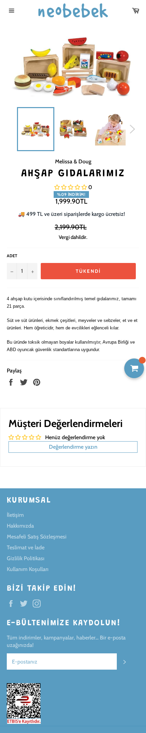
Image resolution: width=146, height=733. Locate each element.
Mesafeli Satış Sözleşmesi (37, 536)
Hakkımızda (20, 526)
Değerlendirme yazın (73, 447)
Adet (12, 255)
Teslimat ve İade (25, 547)
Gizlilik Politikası (25, 558)
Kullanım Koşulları (28, 569)
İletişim (15, 515)
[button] (70, 187)
